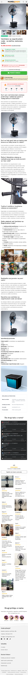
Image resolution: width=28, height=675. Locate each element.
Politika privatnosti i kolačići (8, 658)
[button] (1, 1)
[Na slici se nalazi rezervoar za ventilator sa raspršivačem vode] (14, 392)
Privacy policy (23, 672)
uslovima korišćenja (14, 69)
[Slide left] (2, 17)
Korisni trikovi (4, 649)
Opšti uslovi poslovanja (7, 660)
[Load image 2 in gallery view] (9, 32)
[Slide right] (26, 17)
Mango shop (7, 670)
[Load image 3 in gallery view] (14, 32)
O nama (3, 647)
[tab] (11, 459)
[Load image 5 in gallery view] (24, 32)
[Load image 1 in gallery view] (4, 32)
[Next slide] (25, 440)
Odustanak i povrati (6, 663)
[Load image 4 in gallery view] (19, 32)
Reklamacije (4, 665)
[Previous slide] (3, 440)
